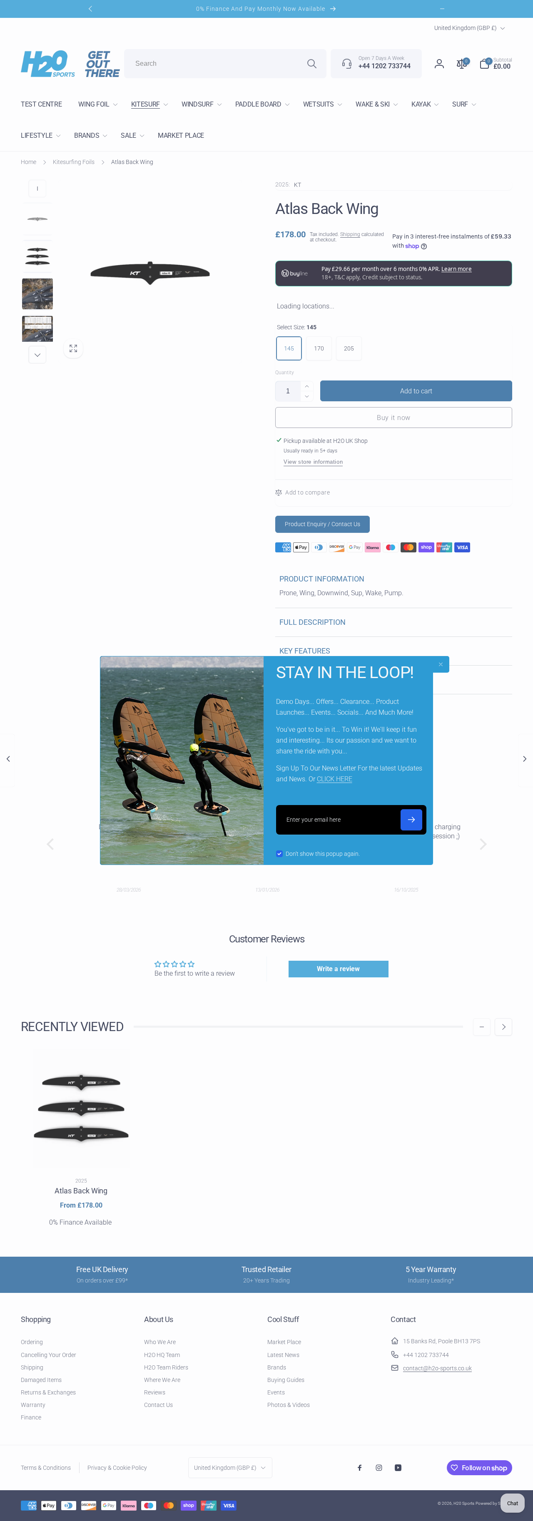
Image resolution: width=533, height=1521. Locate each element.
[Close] (441, 664)
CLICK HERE (334, 779)
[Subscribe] (411, 819)
